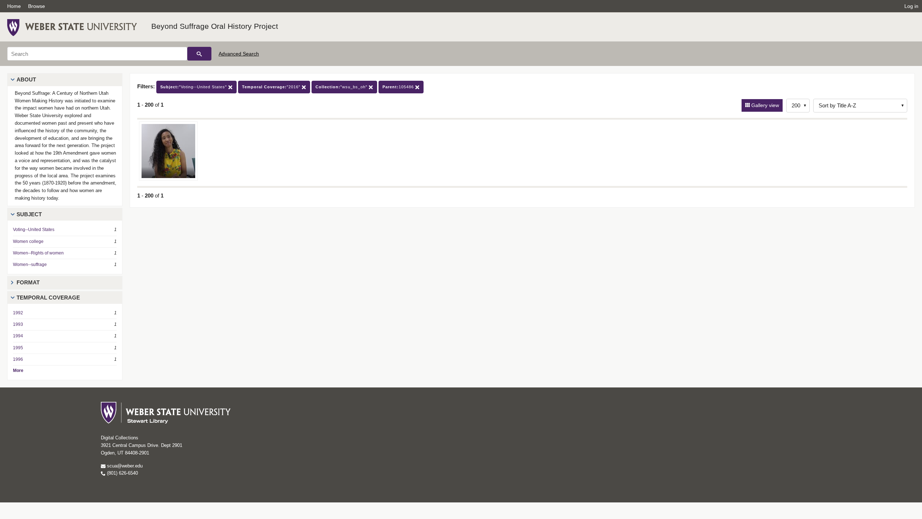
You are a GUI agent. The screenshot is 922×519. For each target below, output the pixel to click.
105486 (398, 87)
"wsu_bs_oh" (342, 87)
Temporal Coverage (48, 297)
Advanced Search (239, 54)
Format (28, 282)
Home (14, 6)
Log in (911, 6)
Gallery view (764, 105)
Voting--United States (33, 229)
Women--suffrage (30, 264)
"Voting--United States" (194, 87)
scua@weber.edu (124, 466)
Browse (36, 6)
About (26, 79)
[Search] (199, 54)
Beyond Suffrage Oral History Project (214, 26)
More (18, 370)
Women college (28, 241)
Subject (29, 214)
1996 (18, 359)
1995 (18, 347)
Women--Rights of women (38, 253)
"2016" (272, 87)
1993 (18, 324)
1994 (18, 335)
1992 (18, 312)
